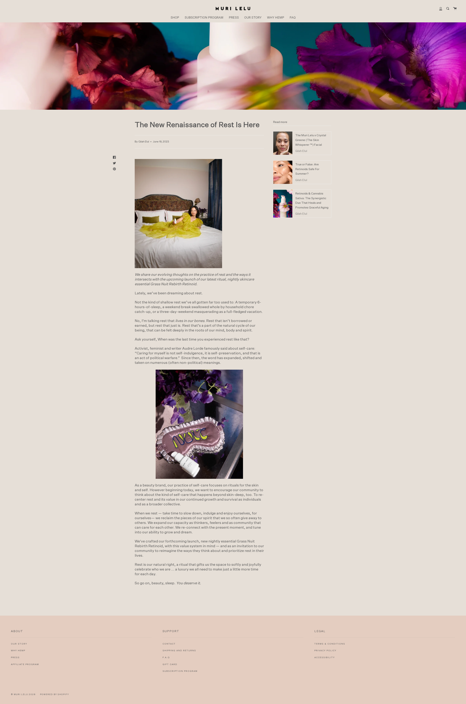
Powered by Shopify (54, 694)
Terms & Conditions (329, 644)
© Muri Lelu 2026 (23, 694)
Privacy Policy (325, 651)
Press (15, 658)
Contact (169, 644)
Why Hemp (18, 651)
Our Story (19, 644)
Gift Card (170, 664)
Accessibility (324, 658)
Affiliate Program (25, 664)
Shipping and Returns (179, 651)
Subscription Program (180, 671)
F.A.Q (166, 658)
